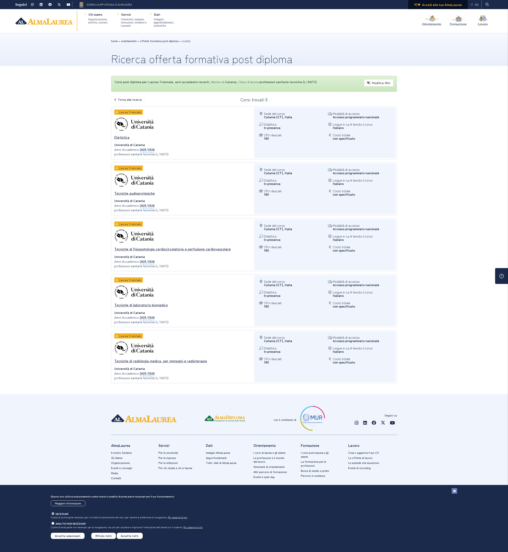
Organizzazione (120, 463)
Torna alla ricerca (130, 99)
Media (114, 473)
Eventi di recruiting (359, 468)
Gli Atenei (116, 458)
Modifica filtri (381, 82)
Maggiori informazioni (68, 503)
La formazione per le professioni (313, 463)
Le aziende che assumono (363, 463)
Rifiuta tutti (103, 536)
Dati (157, 14)
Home (114, 41)
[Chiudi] (454, 491)
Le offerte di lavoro (360, 458)
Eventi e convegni (121, 468)
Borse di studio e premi (315, 471)
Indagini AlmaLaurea (218, 453)
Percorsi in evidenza (313, 476)
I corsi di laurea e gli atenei (269, 453)
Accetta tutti (130, 536)
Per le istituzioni (168, 463)
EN (476, 5)
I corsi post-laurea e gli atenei (315, 455)
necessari (62, 513)
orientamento (129, 41)
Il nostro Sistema (121, 453)
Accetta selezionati (67, 536)
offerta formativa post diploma (159, 41)
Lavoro (483, 24)
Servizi (126, 14)
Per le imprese (167, 458)
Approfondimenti (216, 458)
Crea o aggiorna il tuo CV (363, 453)
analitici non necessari (71, 523)
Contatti (116, 478)
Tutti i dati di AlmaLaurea (221, 463)
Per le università (168, 453)
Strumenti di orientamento (269, 467)
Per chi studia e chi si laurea (175, 468)
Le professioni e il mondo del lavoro (268, 460)
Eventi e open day (264, 477)
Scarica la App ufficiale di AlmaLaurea (109, 4)
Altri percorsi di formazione (270, 472)
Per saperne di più (177, 517)
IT (472, 5)
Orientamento (431, 24)
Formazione (458, 24)
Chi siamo (95, 14)
